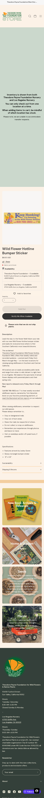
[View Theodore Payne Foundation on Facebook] (14, 791)
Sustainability (7, 463)
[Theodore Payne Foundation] (11, 16)
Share (8, 262)
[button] (29, 16)
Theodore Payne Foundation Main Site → (22, 2)
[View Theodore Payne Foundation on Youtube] (19, 791)
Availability (10, 269)
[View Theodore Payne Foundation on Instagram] (4, 791)
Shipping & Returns (9, 470)
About (5, 781)
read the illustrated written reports (15, 398)
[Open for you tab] (36, 791)
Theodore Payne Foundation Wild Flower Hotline (20, 353)
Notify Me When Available (22, 316)
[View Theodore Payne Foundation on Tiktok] (9, 791)
